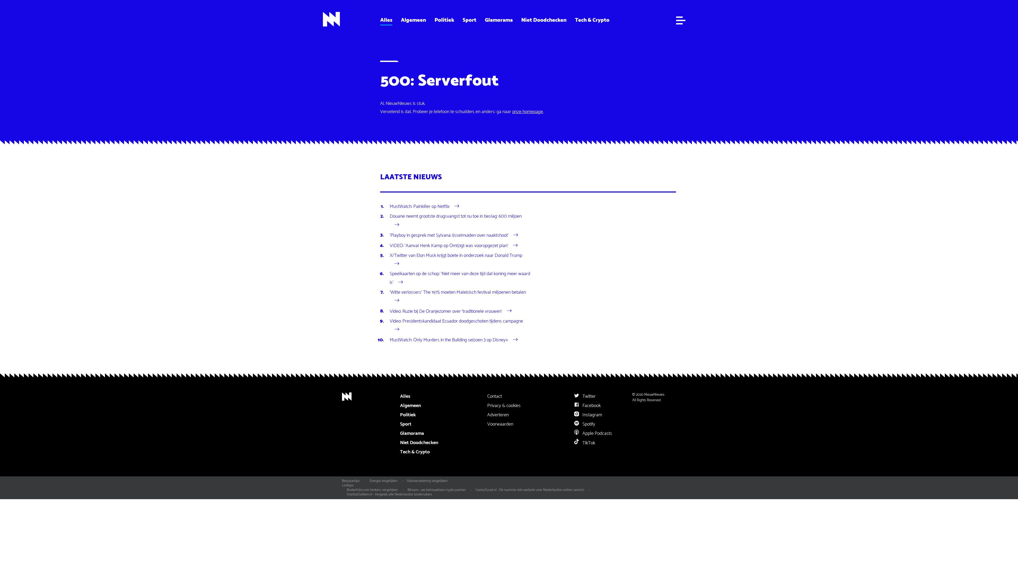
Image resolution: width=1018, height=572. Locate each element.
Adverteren (498, 415)
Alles (386, 20)
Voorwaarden (500, 424)
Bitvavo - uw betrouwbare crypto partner (436, 490)
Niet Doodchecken (544, 20)
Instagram (591, 415)
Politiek (444, 20)
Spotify (588, 424)
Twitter (588, 396)
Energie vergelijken (383, 481)
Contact (494, 396)
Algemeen (413, 20)
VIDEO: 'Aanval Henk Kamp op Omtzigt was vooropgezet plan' (449, 245)
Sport (469, 20)
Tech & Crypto (592, 20)
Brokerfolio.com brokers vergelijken (372, 490)
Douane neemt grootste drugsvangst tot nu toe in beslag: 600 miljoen (456, 216)
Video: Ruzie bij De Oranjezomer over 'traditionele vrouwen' (446, 311)
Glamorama (499, 20)
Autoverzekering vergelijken (427, 481)
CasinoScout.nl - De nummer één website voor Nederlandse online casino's (529, 490)
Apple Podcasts (596, 433)
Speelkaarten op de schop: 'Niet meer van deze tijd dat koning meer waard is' (460, 278)
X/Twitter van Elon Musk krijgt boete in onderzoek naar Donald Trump (456, 256)
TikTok (588, 443)
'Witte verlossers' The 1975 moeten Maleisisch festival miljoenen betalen (458, 292)
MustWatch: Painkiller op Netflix (420, 207)
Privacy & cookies (504, 406)
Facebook (591, 406)
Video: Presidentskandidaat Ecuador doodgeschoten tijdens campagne (456, 321)
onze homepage (527, 112)
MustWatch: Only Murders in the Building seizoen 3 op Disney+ (449, 340)
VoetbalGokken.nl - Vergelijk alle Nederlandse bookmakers (389, 494)
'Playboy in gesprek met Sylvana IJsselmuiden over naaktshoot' (449, 235)
